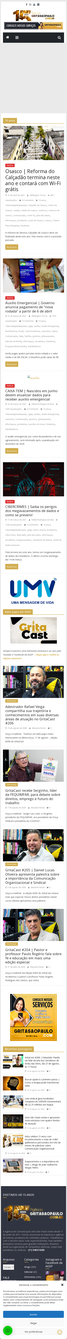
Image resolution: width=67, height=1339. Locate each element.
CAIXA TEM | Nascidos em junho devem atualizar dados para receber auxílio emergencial (31, 394)
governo (36, 336)
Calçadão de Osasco (37, 205)
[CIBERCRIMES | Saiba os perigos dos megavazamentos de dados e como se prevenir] (33, 465)
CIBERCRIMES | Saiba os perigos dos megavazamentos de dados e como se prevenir (32, 510)
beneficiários (11, 331)
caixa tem (45, 331)
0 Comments (28, 200)
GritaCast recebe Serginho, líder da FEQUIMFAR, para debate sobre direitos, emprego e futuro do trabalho (32, 796)
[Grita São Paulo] (7, 37)
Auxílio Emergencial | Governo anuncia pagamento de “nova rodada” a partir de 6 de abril (30, 306)
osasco (48, 220)
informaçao (10, 220)
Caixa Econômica (32, 331)
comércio (42, 210)
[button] (62, 1284)
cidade (17, 210)
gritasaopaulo (47, 336)
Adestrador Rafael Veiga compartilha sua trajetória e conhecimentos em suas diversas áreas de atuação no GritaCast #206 (32, 714)
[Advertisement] (33, 78)
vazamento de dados (42, 540)
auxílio (37, 326)
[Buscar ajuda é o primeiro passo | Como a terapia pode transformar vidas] (13, 1079)
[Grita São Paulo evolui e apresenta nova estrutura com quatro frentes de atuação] (13, 1117)
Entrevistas (11, 700)
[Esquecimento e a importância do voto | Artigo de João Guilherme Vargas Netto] (13, 1161)
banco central (39, 530)
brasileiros (51, 530)
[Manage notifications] (59, 1332)
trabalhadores (34, 346)
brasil (20, 331)
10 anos (41, 200)
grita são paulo (43, 215)
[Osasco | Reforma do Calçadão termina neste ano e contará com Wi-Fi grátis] (33, 128)
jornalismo (22, 220)
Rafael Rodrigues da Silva (43, 404)
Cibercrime (10, 535)
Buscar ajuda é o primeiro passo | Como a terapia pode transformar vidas (42, 1082)
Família (28, 336)
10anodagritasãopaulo (15, 530)
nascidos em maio (36, 424)
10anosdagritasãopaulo (16, 205)
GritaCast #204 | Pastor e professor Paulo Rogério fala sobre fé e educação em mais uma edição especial (33, 955)
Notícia (10, 165)
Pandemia (24, 225)
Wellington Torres (38, 195)
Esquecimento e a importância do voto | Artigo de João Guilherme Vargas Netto (42, 1164)
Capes (54, 331)
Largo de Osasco (35, 220)
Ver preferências (34, 1331)
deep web (21, 535)
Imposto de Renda (13, 341)
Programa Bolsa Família (15, 346)
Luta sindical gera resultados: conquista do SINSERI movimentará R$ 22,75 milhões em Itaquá (43, 1101)
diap (21, 336)
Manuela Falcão (39, 728)
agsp (30, 326)
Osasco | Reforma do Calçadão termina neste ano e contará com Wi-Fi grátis (33, 180)
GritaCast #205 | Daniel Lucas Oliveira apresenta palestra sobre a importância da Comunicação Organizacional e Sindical (32, 876)
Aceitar (33, 1314)
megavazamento (23, 540)
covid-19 (31, 215)
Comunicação (19, 215)
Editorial (28, 1271)
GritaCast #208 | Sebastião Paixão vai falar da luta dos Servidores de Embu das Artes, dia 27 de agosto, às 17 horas (42, 1062)
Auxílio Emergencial (50, 326)
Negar (33, 1323)
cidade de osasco (29, 210)
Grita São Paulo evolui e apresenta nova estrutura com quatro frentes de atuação (42, 1120)
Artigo (27, 1266)
